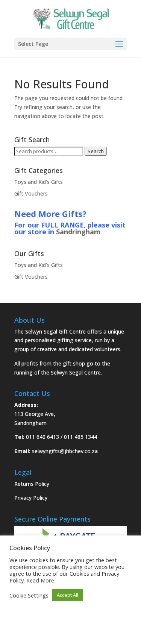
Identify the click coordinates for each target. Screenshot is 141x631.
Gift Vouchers (31, 193)
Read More (40, 580)
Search (96, 151)
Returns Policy (31, 483)
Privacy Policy (30, 497)
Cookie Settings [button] (29, 595)
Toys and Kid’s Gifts (38, 181)
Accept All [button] (67, 595)
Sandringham (78, 231)
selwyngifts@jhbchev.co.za (65, 451)
